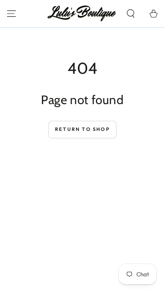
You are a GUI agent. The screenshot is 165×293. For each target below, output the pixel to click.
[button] (130, 13)
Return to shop (82, 129)
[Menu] (11, 13)
